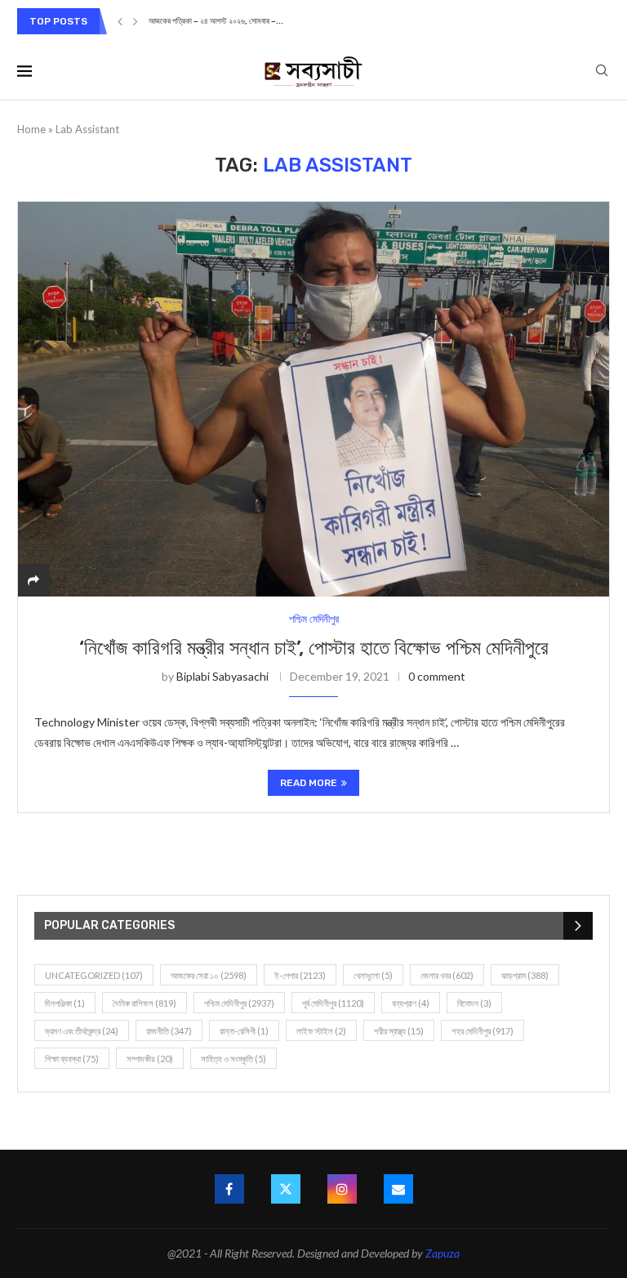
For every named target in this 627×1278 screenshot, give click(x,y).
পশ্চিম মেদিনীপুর (239, 1003)
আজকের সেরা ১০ (209, 975)
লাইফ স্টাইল (321, 1031)
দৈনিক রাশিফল (144, 1003)
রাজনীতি (169, 1031)
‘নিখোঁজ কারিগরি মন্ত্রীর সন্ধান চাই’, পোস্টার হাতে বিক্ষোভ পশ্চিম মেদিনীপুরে (314, 648)
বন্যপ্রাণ (410, 1003)
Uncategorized (94, 975)
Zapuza (442, 1253)
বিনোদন (474, 1003)
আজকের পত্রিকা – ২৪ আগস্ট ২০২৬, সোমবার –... (216, 21)
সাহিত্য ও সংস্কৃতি (233, 1058)
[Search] (602, 71)
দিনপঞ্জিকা (65, 1003)
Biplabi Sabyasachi (222, 676)
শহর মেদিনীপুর (482, 1031)
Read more (308, 783)
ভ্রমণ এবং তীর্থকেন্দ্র (81, 1031)
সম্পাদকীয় (150, 1058)
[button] (120, 21)
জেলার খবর (447, 975)
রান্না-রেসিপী (244, 1031)
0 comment (436, 676)
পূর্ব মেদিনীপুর (333, 1003)
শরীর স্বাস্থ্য (399, 1031)
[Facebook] (229, 1189)
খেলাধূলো (373, 975)
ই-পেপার (300, 975)
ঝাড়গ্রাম (525, 975)
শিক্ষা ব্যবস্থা (72, 1058)
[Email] (398, 1189)
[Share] (33, 580)
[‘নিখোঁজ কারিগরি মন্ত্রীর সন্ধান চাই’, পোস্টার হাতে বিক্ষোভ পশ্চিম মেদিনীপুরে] (313, 399)
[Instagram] (342, 1189)
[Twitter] (285, 1189)
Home (31, 129)
